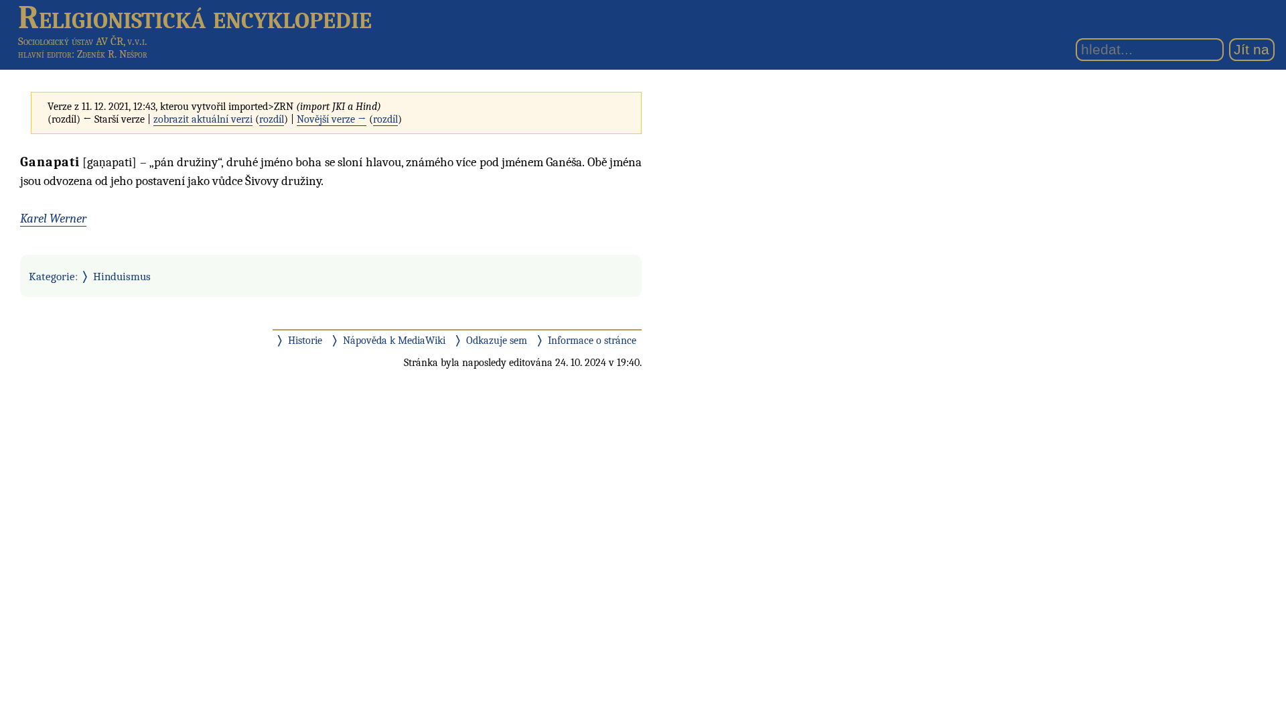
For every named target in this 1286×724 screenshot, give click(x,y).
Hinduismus (122, 276)
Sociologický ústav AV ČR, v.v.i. (82, 41)
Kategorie (52, 276)
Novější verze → (331, 119)
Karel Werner (53, 218)
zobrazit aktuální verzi (203, 119)
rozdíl (271, 119)
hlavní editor (45, 54)
